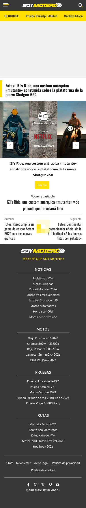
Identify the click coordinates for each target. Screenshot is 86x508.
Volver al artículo (43, 196)
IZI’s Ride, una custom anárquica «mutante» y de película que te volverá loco (43, 205)
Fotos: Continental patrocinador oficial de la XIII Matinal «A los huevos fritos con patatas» (65, 231)
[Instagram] (35, 484)
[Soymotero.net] (43, 251)
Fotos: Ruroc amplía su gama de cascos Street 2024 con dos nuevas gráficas (19, 231)
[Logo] (42, 5)
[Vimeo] (50, 484)
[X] (43, 484)
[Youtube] (57, 484)
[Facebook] (28, 484)
